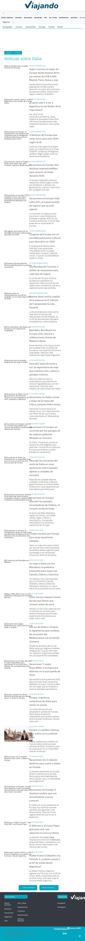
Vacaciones (28, 17)
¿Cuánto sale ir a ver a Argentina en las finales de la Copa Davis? (45, 106)
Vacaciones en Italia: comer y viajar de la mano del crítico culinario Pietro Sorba (44, 400)
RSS (65, 933)
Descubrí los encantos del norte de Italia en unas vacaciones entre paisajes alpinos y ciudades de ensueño (43, 468)
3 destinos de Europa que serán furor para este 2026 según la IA (43, 138)
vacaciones (31, 26)
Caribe (51, 26)
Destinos (18, 17)
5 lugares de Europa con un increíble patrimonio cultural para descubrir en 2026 (45, 238)
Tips (45, 17)
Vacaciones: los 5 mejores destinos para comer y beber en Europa (44, 763)
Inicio (9, 53)
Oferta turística (7, 17)
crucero (18, 26)
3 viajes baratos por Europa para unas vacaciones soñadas (44, 537)
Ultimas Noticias (21, 920)
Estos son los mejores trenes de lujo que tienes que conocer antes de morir (45, 600)
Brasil (60, 26)
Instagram (61, 907)
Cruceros (74, 17)
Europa (42, 26)
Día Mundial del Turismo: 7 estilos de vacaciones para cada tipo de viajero (44, 270)
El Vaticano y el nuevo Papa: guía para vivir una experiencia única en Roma (44, 829)
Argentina (38, 17)
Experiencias (64, 17)
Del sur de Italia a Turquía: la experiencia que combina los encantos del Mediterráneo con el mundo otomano (44, 634)
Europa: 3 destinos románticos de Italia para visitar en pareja (43, 701)
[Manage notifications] (80, 936)
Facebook (61, 903)
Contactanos (60, 928)
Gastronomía (23, 915)
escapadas (7, 26)
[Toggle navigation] (3, 13)
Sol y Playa (53, 17)
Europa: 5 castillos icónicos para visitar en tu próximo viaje (44, 733)
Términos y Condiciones (13, 938)
